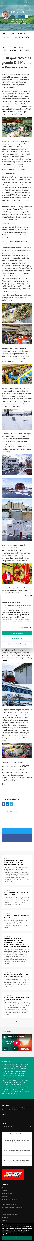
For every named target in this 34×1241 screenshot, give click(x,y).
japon (9, 1080)
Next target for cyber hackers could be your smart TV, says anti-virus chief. (17, 1141)
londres (15, 1082)
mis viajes (13, 1085)
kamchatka (16, 1080)
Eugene (11, 1071)
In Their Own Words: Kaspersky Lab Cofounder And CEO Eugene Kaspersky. (17, 1161)
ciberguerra (22, 1069)
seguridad (24, 1087)
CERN (15, 141)
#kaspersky (21, 47)
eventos (11, 1073)
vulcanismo (12, 1094)
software (5, 1089)
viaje (17, 1091)
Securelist (5, 1217)
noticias (20, 1085)
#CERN (4, 47)
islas (3, 1080)
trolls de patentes (8, 1091)
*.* (4, 34)
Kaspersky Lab (6, 1082)
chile (24, 1066)
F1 (16, 1073)
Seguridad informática (22, 37)
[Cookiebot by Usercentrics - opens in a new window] (24, 596)
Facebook (12, 16)
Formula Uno (6, 1075)
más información (20, 1234)
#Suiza (4, 50)
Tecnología (13, 1089)
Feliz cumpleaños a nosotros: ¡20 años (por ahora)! (16, 998)
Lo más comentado (24, 34)
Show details (24, 627)
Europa (4, 1073)
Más (17, 1022)
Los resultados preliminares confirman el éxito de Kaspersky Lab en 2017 (16, 862)
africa (13, 1064)
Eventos (11, 34)
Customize (15, 638)
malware (23, 1082)
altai (18, 1064)
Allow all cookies (17, 633)
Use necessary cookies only (17, 644)
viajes (22, 1091)
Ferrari (21, 1073)
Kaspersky (5, 1211)
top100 (22, 1089)
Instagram (19, 16)
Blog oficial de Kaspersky (10, 1214)
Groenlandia (6, 1078)
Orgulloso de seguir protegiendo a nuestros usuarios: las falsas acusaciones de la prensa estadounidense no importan (16, 942)
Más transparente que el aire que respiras (16, 893)
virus (27, 1091)
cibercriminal (12, 1069)
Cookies (4, 1220)
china (4, 1069)
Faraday (19, 658)
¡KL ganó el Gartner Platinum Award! (16, 916)
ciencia (4, 1071)
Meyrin (22, 393)
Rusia (17, 1087)
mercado (5, 1085)
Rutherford (27, 658)
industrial (15, 1078)
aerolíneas (5, 1064)
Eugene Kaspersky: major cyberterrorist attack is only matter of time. (17, 1151)
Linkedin (23, 16)
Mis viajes (7, 37)
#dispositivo (12, 47)
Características (16, 1066)
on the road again (8, 1087)
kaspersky (25, 1080)
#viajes (20, 50)
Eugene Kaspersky (20, 1071)
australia (25, 1064)
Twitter (16, 16)
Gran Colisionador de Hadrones (13, 209)
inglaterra (24, 1078)
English (26, 2)
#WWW (27, 50)
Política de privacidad (9, 1205)
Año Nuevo (5, 1066)
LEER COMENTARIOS (11, 799)
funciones (21, 1075)
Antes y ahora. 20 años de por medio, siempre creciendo (16, 975)
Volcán (4, 1094)
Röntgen (5, 660)
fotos (14, 1075)
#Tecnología (12, 50)
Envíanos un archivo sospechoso (12, 1208)
